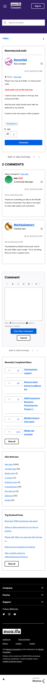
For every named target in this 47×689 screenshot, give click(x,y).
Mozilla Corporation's (14, 653)
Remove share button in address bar (32, 389)
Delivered (9, 499)
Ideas (6, 38)
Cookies (19, 647)
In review (9, 481)
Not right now (11, 494)
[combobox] (23, 22)
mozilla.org (7, 643)
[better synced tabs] (38, 157)
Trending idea (11, 472)
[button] (8, 134)
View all (11, 444)
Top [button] (3, 682)
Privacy (5, 647)
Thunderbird (11, 124)
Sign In (38, 6)
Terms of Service (25, 643)
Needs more (10, 476)
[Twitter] (4, 617)
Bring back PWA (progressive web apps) (22, 524)
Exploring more (11, 485)
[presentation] (7, 287)
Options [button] (43, 38)
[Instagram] (9, 617)
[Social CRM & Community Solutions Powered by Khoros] (38, 683)
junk (8, 129)
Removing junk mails (15, 50)
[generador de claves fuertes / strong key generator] (34, 157)
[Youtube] (15, 617)
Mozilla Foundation (10, 655)
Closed (8, 503)
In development (11, 490)
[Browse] (5, 6)
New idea (18, 77)
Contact (34, 647)
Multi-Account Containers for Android (21, 550)
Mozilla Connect (16, 6)
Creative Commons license (13, 665)
